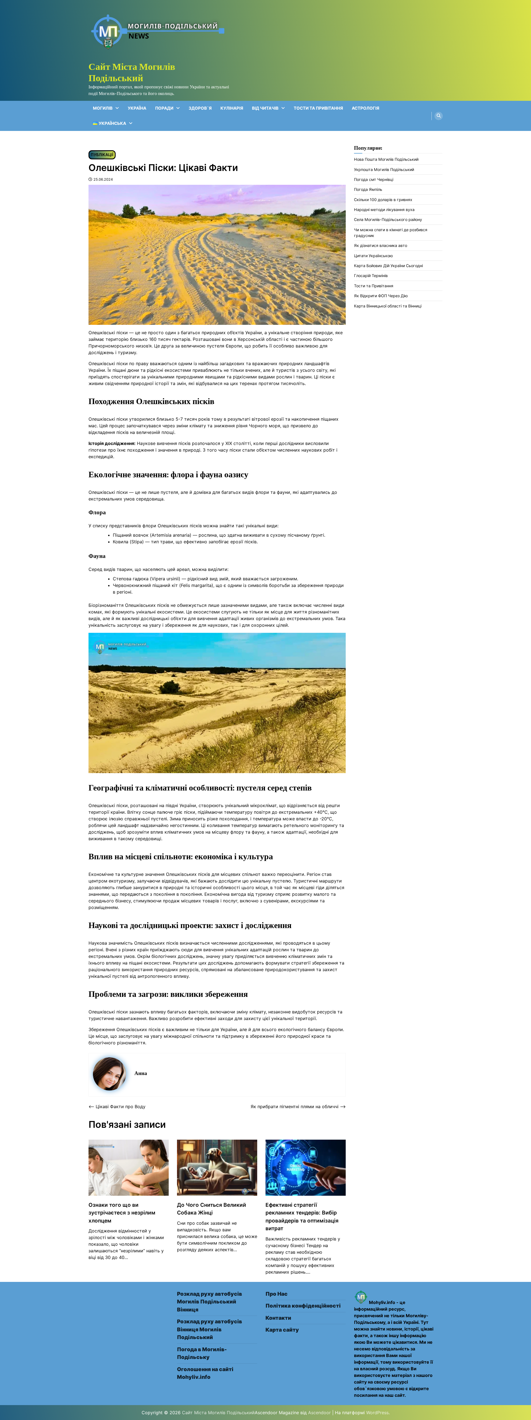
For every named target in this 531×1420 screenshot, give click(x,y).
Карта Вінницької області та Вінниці (387, 306)
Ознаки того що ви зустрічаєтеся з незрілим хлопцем (121, 1213)
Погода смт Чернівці (373, 179)
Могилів (103, 108)
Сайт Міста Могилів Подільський (131, 72)
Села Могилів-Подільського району (388, 219)
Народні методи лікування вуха (384, 209)
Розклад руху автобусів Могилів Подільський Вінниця (209, 1302)
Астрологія (365, 108)
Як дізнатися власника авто (380, 245)
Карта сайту (282, 1330)
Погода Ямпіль (368, 189)
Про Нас (277, 1294)
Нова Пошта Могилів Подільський (386, 159)
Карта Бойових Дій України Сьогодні (388, 266)
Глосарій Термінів (371, 275)
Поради (164, 108)
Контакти (278, 1318)
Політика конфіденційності (303, 1306)
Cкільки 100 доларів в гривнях (383, 199)
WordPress (377, 1412)
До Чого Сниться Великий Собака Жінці (211, 1209)
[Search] (438, 116)
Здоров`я (200, 108)
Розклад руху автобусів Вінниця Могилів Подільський (209, 1329)
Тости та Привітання (318, 108)
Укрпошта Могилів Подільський (384, 169)
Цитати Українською (373, 255)
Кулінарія (231, 108)
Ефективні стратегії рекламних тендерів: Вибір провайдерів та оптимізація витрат (302, 1217)
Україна (137, 108)
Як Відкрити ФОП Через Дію (381, 296)
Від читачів (265, 108)
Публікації (102, 154)
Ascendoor (319, 1412)
